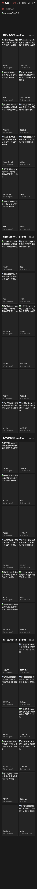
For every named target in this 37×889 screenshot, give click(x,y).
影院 (5, 3)
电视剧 (24, 3)
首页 (14, 3)
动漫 (29, 3)
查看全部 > (32, 35)
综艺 (33, 3)
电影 (18, 3)
